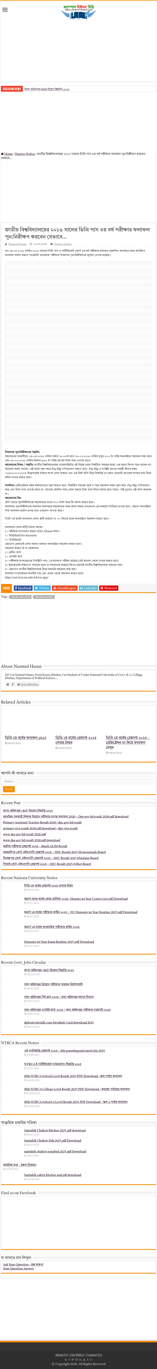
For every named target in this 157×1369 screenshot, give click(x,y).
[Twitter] (72, 1359)
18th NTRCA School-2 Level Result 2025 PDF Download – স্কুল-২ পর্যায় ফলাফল (76, 1102)
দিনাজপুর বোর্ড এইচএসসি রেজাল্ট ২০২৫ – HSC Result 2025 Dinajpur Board (50, 858)
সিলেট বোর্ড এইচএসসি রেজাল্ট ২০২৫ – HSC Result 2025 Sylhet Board (47, 864)
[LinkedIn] (80, 1359)
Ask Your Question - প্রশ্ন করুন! (23, 1264)
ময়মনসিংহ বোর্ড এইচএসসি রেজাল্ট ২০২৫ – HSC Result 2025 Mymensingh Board (54, 852)
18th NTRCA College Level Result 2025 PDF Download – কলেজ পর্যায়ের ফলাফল (77, 1089)
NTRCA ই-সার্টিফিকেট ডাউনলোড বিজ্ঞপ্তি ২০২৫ (52, 1064)
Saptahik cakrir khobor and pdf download (52, 1175)
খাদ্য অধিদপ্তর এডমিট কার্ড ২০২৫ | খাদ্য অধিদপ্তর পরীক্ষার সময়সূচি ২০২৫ (67, 1009)
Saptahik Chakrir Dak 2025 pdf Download (52, 1140)
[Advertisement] (78, 51)
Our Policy (77, 1355)
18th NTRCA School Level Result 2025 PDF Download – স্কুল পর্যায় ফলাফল (73, 1076)
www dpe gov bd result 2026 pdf (24, 834)
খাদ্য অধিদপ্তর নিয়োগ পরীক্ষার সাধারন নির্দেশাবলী (53, 984)
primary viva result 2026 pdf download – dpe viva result (40, 828)
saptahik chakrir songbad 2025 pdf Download (55, 1151)
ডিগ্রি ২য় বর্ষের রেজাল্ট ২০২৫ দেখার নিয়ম (48, 885)
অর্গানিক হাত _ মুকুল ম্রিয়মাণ (19, 1165)
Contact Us (94, 1355)
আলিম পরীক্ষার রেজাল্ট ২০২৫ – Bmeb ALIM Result (35, 846)
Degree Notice (25, 154)
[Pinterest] (76, 1359)
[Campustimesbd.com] (78, 12)
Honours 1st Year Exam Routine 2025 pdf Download (59, 942)
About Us (61, 1355)
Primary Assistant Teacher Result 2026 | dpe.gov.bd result (42, 822)
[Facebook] (69, 1359)
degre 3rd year (20, 597)
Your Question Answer (18, 1268)
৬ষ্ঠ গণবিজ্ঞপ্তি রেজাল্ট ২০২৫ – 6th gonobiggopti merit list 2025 (64, 1050)
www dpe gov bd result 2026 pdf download (31, 840)
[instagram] (91, 1359)
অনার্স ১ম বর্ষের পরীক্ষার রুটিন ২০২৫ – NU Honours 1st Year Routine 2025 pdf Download (80, 912)
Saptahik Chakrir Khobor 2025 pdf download (55, 1130)
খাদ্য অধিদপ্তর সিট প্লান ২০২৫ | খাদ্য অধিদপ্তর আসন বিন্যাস (59, 997)
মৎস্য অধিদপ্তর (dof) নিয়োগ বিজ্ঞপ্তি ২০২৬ (46, 89)
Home (8, 154)
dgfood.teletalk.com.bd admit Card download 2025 (59, 1022)
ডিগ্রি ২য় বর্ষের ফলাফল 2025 (25, 738)
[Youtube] (84, 1359)
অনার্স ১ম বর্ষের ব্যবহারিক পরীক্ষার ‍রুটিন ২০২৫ (52, 927)
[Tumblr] (88, 1359)
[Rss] (65, 1359)
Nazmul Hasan (17, 244)
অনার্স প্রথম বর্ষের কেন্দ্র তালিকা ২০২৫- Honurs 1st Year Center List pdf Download (76, 899)
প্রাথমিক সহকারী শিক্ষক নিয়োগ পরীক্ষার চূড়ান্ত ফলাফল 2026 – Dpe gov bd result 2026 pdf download (65, 816)
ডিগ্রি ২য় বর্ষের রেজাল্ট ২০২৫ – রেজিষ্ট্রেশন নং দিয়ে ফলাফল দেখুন (128, 742)
